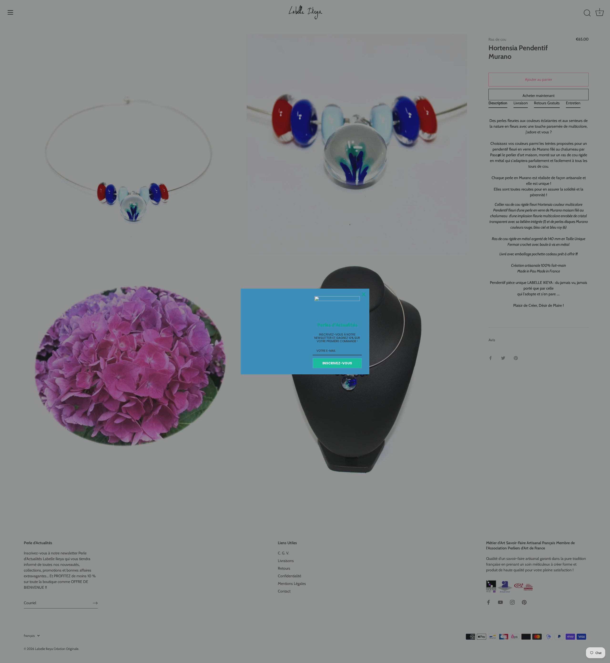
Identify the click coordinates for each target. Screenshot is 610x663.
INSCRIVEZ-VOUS (337, 363)
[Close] (363, 294)
